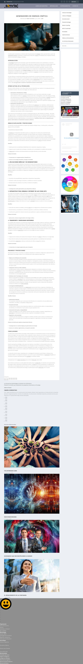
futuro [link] (36, 55)
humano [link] (15, 55)
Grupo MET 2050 (4, 651)
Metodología (54, 6)
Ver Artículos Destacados (67, 41)
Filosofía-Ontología (66, 22)
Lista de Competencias (66, 99)
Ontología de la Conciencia (19, 1)
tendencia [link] (11, 132)
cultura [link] (39, 140)
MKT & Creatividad (66, 28)
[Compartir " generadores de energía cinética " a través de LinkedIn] (12, 379)
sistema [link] (53, 228)
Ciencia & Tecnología (66, 12)
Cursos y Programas (4, 642)
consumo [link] (10, 227)
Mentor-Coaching (66, 25)
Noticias (1, 627)
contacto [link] (24, 95)
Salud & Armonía (66, 34)
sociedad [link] (28, 356)
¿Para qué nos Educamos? (5, 638)
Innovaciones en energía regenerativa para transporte (21, 247)
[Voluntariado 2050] (31, 446)
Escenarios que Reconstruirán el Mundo (18, 556)
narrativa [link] (20, 279)
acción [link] (44, 339)
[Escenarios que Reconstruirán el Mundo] (31, 536)
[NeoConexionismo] (31, 494)
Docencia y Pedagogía (66, 102)
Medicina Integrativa (65, 103)
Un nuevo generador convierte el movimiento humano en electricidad (27, 82)
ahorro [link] (9, 170)
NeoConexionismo (10, 517)
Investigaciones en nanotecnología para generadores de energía (23, 325)
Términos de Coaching (66, 96)
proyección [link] (38, 362)
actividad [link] (33, 201)
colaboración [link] (28, 287)
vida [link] (23, 73)
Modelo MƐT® (3, 634)
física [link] (19, 57)
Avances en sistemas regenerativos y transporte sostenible (22, 328)
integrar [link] (35, 194)
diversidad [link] (11, 313)
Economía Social (65, 19)
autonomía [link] (47, 354)
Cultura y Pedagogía (66, 15)
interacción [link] (41, 367)
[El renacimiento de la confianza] (31, 575)
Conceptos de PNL (65, 97)
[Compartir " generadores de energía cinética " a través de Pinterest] (10, 379)
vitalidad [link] (10, 347)
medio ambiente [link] (24, 283)
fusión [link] (34, 364)
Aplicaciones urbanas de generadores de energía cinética (21, 218)
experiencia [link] (20, 230)
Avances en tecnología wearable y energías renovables (21, 159)
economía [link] (18, 270)
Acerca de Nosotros (41, 6)
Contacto (75, 6)
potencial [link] (37, 105)
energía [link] (38, 54)
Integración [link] (11, 151)
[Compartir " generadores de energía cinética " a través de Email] (14, 379)
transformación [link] (11, 201)
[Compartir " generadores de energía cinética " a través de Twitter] (7, 379)
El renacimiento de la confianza (15, 595)
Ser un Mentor (3, 630)
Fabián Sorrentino (30, 18)
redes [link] (47, 196)
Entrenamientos (65, 6)
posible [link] (48, 97)
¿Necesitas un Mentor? (5, 629)
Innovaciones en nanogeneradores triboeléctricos (20, 157)
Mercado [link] (34, 360)
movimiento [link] (10, 55)
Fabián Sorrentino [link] (21, 360)
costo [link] (29, 207)
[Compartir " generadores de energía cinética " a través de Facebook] (5, 379)
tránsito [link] (29, 196)
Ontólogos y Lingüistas (66, 100)
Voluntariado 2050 (10, 471)
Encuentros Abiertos (4, 645)
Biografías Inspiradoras (5, 637)
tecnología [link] (11, 62)
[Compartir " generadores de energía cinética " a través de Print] (16, 379)
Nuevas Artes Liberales (5, 648)
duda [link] (41, 348)
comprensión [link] (36, 79)
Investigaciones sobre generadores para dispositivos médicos (22, 188)
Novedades (64, 31)
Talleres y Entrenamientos (68, 38)
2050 (42, 18)
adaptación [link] (18, 241)
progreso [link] (36, 72)
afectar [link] (40, 236)
